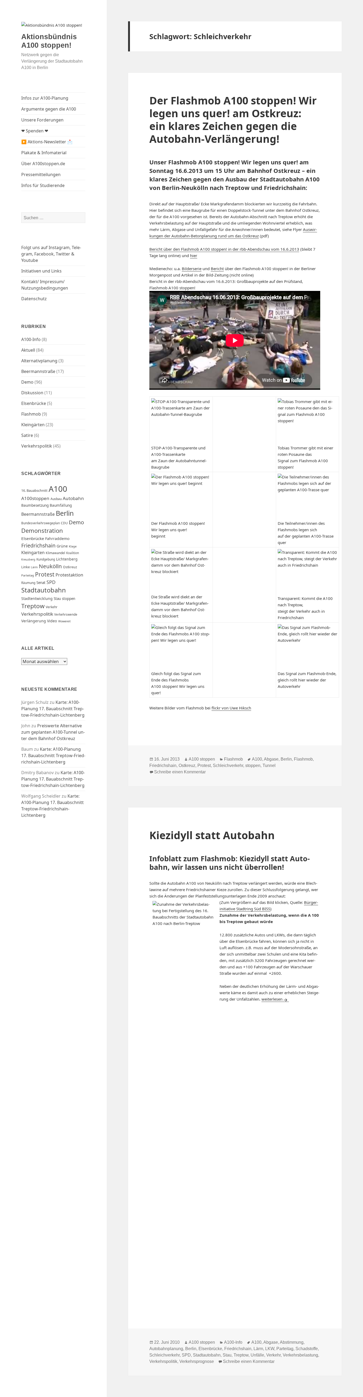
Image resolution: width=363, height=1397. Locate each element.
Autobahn (73, 498)
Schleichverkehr (228, 765)
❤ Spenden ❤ (34, 131)
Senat (40, 582)
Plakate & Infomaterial (43, 153)
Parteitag (27, 575)
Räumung (28, 583)
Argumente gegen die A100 (48, 109)
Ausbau (56, 499)
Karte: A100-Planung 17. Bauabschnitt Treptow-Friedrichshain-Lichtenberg (53, 708)
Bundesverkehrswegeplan (40, 523)
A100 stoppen (202, 759)
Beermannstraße (38, 371)
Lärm (34, 567)
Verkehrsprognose (196, 1361)
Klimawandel (55, 553)
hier (193, 255)
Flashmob (31, 414)
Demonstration (42, 530)
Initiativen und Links (41, 271)
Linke (25, 567)
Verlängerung (33, 620)
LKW (269, 1348)
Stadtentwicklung (37, 598)
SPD (51, 582)
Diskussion (32, 393)
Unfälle (257, 1355)
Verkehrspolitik (36, 446)
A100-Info (31, 339)
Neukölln (50, 566)
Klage (73, 546)
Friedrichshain (38, 545)
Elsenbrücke (33, 403)
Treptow (33, 606)
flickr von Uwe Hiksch (231, 707)
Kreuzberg (28, 559)
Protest (44, 574)
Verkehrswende (65, 614)
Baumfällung (61, 505)
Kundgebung (45, 559)
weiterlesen (275, 999)
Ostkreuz (70, 567)
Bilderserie (191, 268)
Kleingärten (33, 425)
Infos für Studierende (43, 185)
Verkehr (51, 607)
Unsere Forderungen (42, 120)
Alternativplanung (39, 361)
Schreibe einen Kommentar (180, 772)
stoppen (68, 598)
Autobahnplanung (166, 1348)
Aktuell (28, 350)
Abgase (271, 759)
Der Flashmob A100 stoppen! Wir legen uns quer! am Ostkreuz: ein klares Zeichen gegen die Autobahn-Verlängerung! (233, 119)
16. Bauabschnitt (34, 490)
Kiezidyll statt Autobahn (212, 835)
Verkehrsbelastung (300, 1355)
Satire (27, 435)
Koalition (72, 553)
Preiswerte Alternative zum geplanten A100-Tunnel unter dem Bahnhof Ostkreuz (53, 732)
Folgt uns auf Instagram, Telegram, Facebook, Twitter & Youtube (51, 254)
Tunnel (269, 765)
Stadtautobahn (43, 590)
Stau (57, 598)
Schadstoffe (307, 1348)
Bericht (217, 268)
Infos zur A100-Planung (44, 98)
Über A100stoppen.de (43, 163)
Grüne (62, 546)
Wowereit (64, 621)
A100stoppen (35, 498)
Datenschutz (34, 299)
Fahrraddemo (57, 538)
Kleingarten (33, 552)
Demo (27, 382)
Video (52, 620)
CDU (64, 523)
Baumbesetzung (35, 505)
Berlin (65, 513)
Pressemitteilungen (41, 174)
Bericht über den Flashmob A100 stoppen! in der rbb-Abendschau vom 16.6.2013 (224, 249)
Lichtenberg (67, 559)
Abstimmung (291, 1342)
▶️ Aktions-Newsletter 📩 (47, 142)
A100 (58, 489)
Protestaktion (69, 575)
